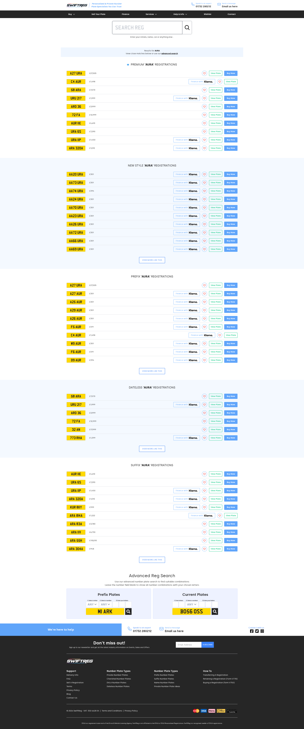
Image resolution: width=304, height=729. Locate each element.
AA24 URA (76, 199)
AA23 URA (76, 216)
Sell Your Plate (98, 14)
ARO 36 (76, 106)
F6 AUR (76, 352)
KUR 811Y (76, 507)
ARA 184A (76, 515)
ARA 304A (76, 549)
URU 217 (76, 98)
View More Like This (152, 260)
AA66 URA (76, 241)
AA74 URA (76, 191)
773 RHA (76, 438)
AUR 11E (76, 123)
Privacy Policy (73, 690)
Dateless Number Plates (118, 686)
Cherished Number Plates (119, 679)
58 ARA (76, 90)
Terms (69, 686)
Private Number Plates (117, 675)
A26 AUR (76, 318)
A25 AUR (76, 302)
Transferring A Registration (215, 675)
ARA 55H (76, 540)
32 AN (76, 429)
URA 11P (76, 140)
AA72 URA (76, 232)
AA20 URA (76, 174)
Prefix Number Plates (164, 675)
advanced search (169, 53)
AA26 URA (76, 224)
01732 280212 (203, 6)
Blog (68, 694)
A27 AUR (76, 293)
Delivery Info (72, 675)
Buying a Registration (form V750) (219, 682)
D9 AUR (76, 360)
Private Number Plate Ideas (167, 686)
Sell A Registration (75, 682)
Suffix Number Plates (164, 679)
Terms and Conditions (112, 711)
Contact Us (71, 698)
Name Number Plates (164, 682)
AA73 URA (76, 182)
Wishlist (207, 14)
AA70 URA (76, 207)
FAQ (68, 679)
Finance (125, 14)
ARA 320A (76, 148)
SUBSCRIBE (208, 645)
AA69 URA (76, 249)
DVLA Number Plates (116, 682)
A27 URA (76, 73)
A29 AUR (76, 310)
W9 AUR (76, 343)
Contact (232, 14)
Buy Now (231, 73)
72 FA (76, 115)
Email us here (230, 6)
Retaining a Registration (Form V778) (220, 679)
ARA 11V (76, 532)
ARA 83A (76, 524)
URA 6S (76, 131)
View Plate (216, 73)
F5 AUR (76, 327)
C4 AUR (76, 81)
